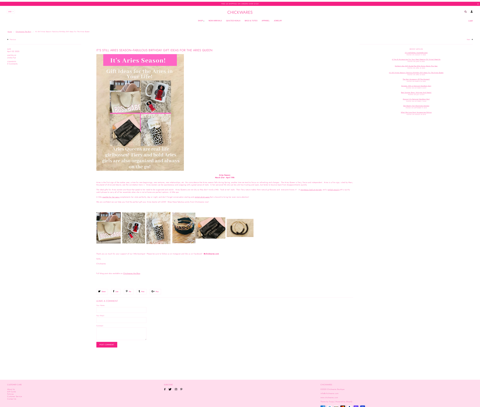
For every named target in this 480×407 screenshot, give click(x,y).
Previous (12, 39)
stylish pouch (334, 189)
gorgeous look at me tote (311, 189)
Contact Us (11, 399)
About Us (11, 389)
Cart (470, 21)
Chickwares (240, 12)
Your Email (100, 316)
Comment (99, 326)
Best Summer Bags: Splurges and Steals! (416, 92)
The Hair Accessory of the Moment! (416, 79)
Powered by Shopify (344, 401)
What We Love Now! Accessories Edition (416, 112)
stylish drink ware (202, 197)
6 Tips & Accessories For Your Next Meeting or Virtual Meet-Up (416, 59)
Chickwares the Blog (23, 31)
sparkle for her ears (111, 197)
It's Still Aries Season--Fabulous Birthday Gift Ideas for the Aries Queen (154, 50)
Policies (10, 394)
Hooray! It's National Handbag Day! (416, 99)
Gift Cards (11, 391)
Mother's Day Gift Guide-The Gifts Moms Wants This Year (416, 66)
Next (469, 39)
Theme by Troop (327, 401)
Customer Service (14, 396)
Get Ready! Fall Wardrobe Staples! (416, 106)
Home (10, 31)
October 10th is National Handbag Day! (416, 86)
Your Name (100, 305)
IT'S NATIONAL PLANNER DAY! (416, 53)
